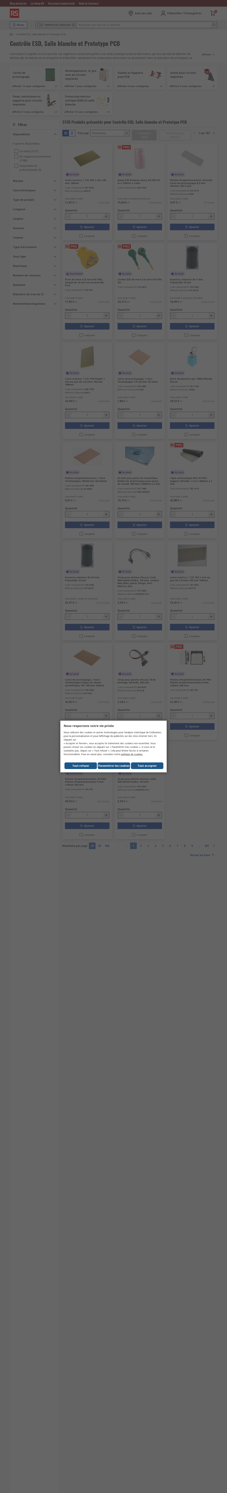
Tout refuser (80, 766)
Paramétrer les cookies (114, 766)
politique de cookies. (132, 754)
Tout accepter (147, 766)
